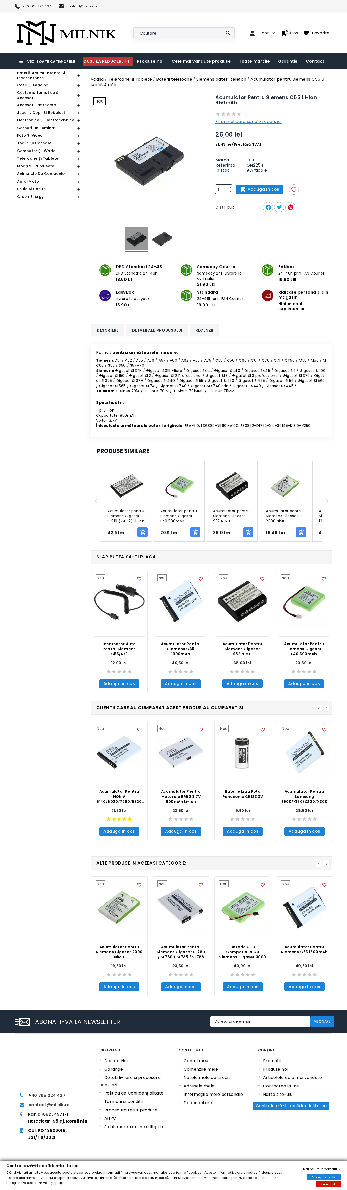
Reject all (328, 1184)
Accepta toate (324, 1176)
